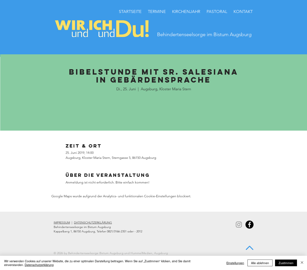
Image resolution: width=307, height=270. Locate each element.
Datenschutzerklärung (39, 265)
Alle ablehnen (260, 263)
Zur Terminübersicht (154, 112)
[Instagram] (239, 224)
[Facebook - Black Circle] (249, 224)
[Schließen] (301, 263)
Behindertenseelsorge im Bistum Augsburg (204, 34)
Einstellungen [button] (235, 263)
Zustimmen (286, 263)
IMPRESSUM (62, 222)
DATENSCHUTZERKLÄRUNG (93, 222)
